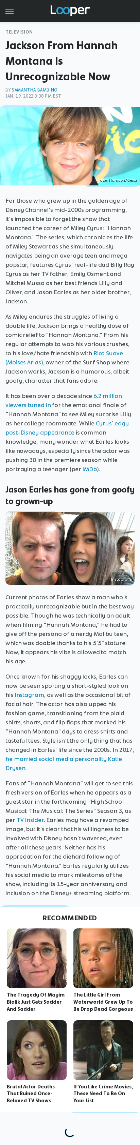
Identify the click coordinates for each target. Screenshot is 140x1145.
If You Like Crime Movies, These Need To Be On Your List (103, 1093)
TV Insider (30, 820)
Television (19, 32)
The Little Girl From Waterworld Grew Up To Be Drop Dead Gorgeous (103, 1001)
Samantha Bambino (35, 90)
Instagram (121, 579)
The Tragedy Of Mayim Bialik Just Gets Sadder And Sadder (36, 1001)
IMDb (89, 469)
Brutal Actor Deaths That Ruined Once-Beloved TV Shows (31, 1093)
